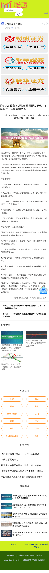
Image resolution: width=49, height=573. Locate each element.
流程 (12, 421)
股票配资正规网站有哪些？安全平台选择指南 (22, 471)
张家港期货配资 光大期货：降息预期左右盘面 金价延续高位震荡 (30, 524)
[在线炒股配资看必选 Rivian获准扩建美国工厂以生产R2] (36, 334)
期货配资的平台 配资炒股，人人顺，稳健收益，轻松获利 (30, 533)
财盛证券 (12, 544)
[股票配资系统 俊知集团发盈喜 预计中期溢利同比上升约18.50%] (6, 506)
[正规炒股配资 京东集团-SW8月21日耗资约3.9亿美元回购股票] (6, 497)
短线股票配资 (12, 413)
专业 (37, 428)
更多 (43, 23)
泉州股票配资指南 (9, 459)
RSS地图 (29, 555)
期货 (37, 406)
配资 (12, 399)
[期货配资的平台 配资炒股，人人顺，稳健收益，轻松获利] (6, 533)
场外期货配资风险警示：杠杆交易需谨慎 (20, 453)
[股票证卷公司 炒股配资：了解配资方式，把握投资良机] (12, 357)
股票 (37, 399)
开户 (37, 421)
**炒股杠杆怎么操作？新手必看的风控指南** (21, 477)
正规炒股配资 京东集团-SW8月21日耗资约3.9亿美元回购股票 (29, 496)
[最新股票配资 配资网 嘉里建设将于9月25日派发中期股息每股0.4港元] (12, 336)
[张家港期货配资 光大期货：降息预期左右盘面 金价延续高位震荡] (6, 524)
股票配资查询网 (30, 560)
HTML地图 (37, 555)
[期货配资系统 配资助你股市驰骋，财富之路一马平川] (6, 515)
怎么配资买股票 (12, 435)
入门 (37, 413)
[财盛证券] (14, 4)
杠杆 (37, 435)
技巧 (12, 406)
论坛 (12, 428)
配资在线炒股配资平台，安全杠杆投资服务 (21, 465)
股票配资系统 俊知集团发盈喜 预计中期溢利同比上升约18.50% (29, 506)
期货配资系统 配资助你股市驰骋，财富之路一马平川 (30, 515)
